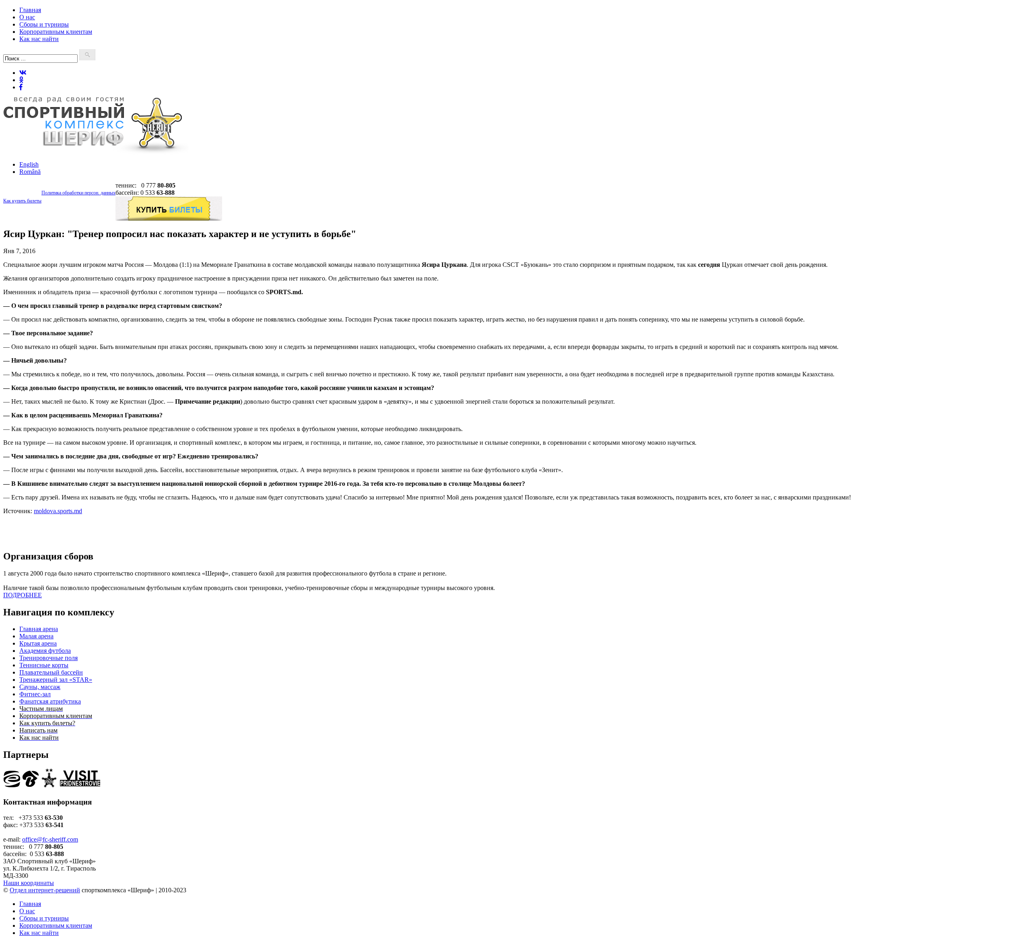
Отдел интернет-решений (45, 890)
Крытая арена (38, 643)
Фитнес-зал (35, 694)
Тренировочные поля (48, 657)
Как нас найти (39, 38)
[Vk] (23, 72)
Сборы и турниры (44, 24)
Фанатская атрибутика (50, 701)
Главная (30, 9)
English (29, 164)
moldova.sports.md (58, 511)
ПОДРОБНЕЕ (22, 595)
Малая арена (36, 636)
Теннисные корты (43, 665)
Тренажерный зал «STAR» (55, 679)
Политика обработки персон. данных (78, 193)
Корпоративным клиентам (55, 31)
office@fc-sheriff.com (50, 839)
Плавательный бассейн (51, 672)
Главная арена (38, 628)
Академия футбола (45, 650)
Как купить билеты (22, 201)
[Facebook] (21, 87)
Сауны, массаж (39, 686)
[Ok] (21, 79)
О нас (27, 17)
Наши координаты (28, 882)
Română (30, 171)
